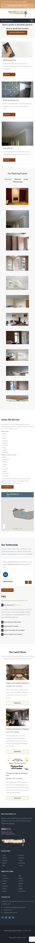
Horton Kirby (22, 891)
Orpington (5, 886)
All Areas (5, 875)
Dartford (21, 881)
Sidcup (20, 886)
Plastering (21, 858)
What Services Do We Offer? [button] (12, 622)
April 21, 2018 (9, 732)
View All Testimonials (7, 590)
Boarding (5, 860)
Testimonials (22, 863)
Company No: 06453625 (7, 823)
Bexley (4, 883)
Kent (21, 424)
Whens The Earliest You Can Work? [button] (14, 630)
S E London (5, 878)
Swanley (5, 881)
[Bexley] (6, 827)
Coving (20, 860)
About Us (21, 855)
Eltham (4, 888)
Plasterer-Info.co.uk (6, 832)
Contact (21, 865)
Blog (4, 865)
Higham (21, 888)
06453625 (24, 1)
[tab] (17, 605)
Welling (21, 878)
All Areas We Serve (7, 486)
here (31, 554)
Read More (17, 703)
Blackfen (21, 883)
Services (5, 858)
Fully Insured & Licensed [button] (10, 626)
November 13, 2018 (10, 686)
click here (3, 554)
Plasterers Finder (10, 834)
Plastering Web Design (10, 930)
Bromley (5, 891)
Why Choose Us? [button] (8, 605)
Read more (6, 74)
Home (4, 855)
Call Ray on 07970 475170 (18, 6)
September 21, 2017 (10, 778)
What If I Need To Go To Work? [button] (12, 634)
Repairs (4, 863)
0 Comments (19, 686)
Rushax (19, 930)
